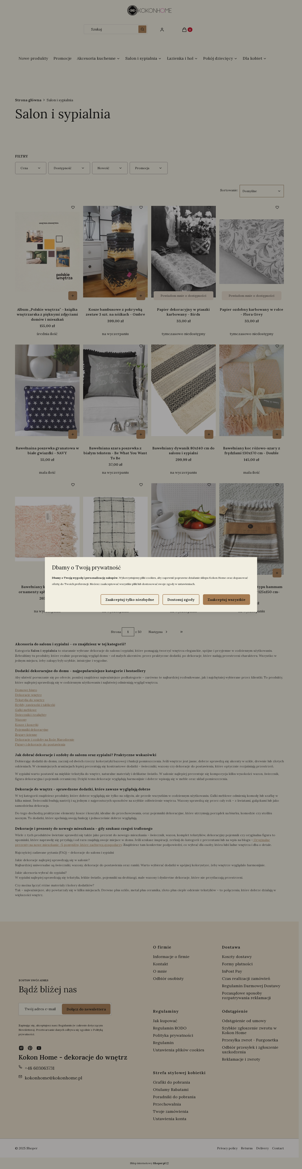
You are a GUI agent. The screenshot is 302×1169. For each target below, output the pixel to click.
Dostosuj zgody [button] (181, 599)
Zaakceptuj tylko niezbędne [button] (129, 599)
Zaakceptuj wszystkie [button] (226, 599)
